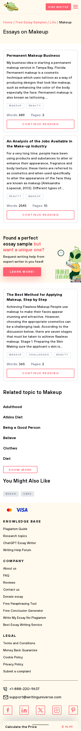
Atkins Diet (13, 417)
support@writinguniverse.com (35, 697)
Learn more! (22, 272)
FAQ (6, 576)
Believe (9, 438)
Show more (20, 470)
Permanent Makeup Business (33, 55)
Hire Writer (58, 7)
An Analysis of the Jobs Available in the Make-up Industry (39, 144)
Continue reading (40, 124)
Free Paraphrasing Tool (20, 604)
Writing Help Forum (17, 550)
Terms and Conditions (19, 643)
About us (9, 569)
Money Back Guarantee (20, 650)
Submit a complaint (17, 671)
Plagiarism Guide (15, 529)
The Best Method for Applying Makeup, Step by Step (34, 297)
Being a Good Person (21, 427)
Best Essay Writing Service (22, 625)
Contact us (11, 590)
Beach (11, 493)
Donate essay (13, 597)
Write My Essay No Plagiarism (24, 618)
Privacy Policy (13, 664)
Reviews (9, 583)
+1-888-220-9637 (24, 689)
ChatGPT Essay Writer (19, 543)
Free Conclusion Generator (23, 611)
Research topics (15, 536)
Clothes (10, 448)
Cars (27, 493)
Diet (7, 458)
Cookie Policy (13, 657)
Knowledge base (22, 521)
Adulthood (12, 407)
